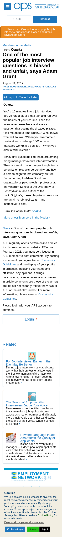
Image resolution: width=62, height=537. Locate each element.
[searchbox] (19, 19)
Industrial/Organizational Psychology (33, 87)
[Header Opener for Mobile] (7, 6)
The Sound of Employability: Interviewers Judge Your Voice (27, 404)
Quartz (36, 210)
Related (10, 344)
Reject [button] (45, 529)
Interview (8, 89)
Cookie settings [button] (15, 529)
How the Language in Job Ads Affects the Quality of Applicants (37, 438)
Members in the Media (17, 45)
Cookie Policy (45, 515)
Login (44, 19)
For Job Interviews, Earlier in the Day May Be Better (28, 363)
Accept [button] (33, 529)
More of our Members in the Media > (26, 217)
